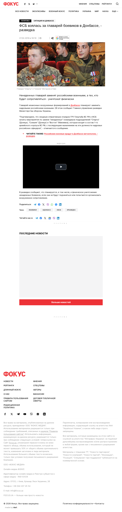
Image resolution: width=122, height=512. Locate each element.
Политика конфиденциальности (78, 503)
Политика (74, 11)
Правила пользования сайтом (16, 399)
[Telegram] (33, 4)
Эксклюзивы (38, 11)
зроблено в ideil (11, 507)
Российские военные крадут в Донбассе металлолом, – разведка (62, 135)
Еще (114, 11)
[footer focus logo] (14, 374)
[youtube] (24, 414)
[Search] (117, 4)
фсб (59, 210)
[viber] (31, 414)
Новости (8, 381)
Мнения (83, 4)
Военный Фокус (57, 11)
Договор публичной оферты (44, 399)
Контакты (99, 503)
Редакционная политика (12, 406)
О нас (7, 394)
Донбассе (75, 105)
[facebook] (5, 414)
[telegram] (18, 414)
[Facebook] (25, 4)
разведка (71, 210)
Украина (86, 11)
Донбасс (47, 210)
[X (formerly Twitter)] (29, 4)
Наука (105, 11)
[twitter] (11, 414)
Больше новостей (61, 302)
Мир (97, 11)
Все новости (22, 11)
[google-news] (38, 414)
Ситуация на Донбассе (44, 21)
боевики (33, 210)
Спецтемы (94, 4)
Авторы (37, 390)
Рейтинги (107, 4)
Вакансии (38, 394)
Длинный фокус (12, 390)
